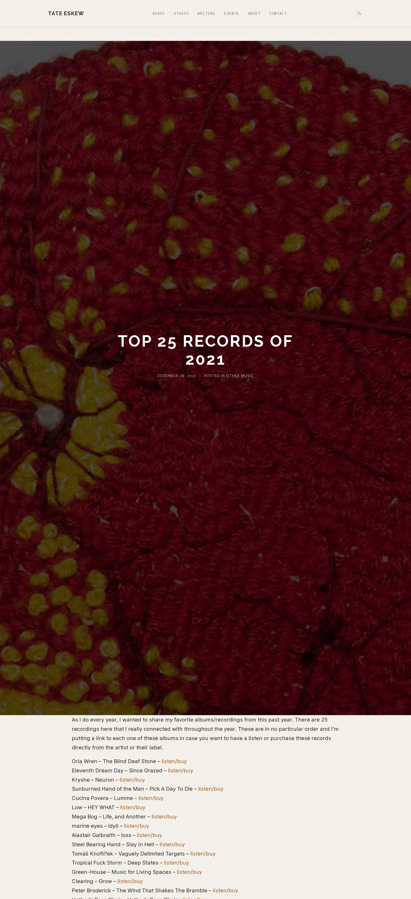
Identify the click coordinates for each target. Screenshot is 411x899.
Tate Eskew (66, 13)
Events (231, 13)
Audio (158, 13)
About (254, 13)
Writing (206, 13)
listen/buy (174, 761)
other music (240, 376)
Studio (181, 13)
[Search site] (359, 13)
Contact (278, 13)
